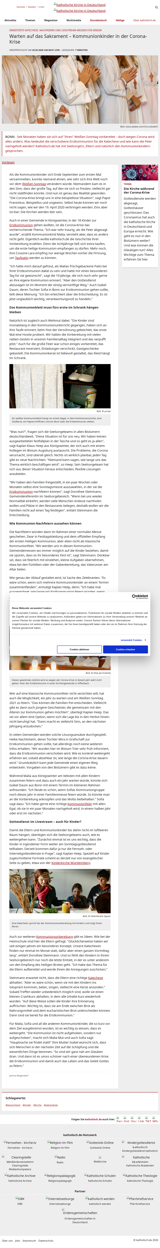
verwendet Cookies (131, 640)
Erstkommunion (21, 225)
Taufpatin (21, 258)
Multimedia (74, 20)
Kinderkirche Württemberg (70, 863)
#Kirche (37, 1105)
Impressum (29, 1240)
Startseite (21, 7)
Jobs (17, 1240)
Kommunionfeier (80, 804)
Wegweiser (51, 20)
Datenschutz (45, 1240)
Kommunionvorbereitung (54, 936)
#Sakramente (51, 1105)
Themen (30, 20)
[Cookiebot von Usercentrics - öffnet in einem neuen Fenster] (134, 596)
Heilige (120, 20)
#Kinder (27, 1105)
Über (144, 20)
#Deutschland (13, 1105)
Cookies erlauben (125, 649)
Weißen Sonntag (34, 184)
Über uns (7, 1240)
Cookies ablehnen (79, 649)
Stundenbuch (98, 20)
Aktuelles (32, 7)
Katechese (95, 978)
